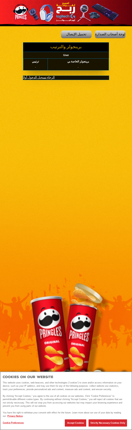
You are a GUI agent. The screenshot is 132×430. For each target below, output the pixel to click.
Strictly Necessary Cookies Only (107, 423)
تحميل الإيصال (76, 34)
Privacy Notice (15, 416)
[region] (66, 401)
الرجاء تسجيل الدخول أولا (39, 77)
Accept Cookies (75, 423)
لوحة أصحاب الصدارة (110, 34)
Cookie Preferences (13, 422)
